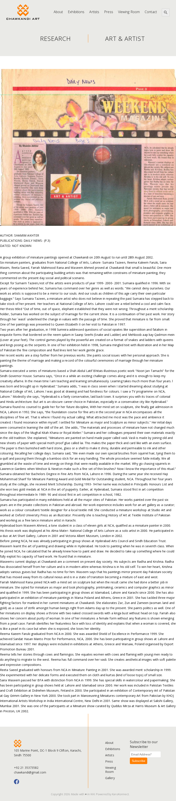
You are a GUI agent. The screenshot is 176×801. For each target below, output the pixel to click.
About (58, 11)
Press (108, 11)
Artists (94, 11)
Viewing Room (129, 11)
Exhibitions (76, 11)
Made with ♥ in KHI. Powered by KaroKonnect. (100, 794)
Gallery (110, 778)
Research (55, 38)
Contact (151, 11)
